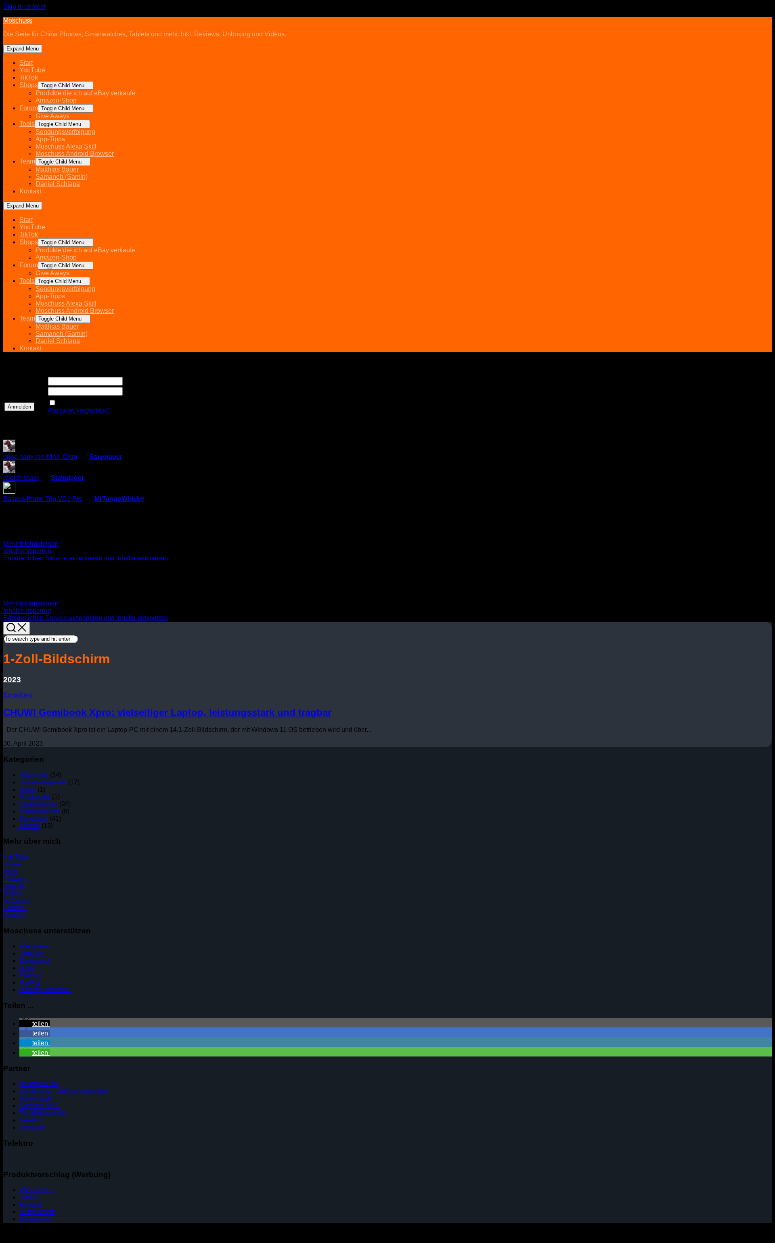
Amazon (15, 878)
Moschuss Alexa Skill (66, 146)
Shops (28, 85)
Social (28, 1197)
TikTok (28, 77)
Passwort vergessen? (79, 410)
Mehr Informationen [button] (31, 543)
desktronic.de (38, 1083)
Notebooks (34, 796)
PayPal (13, 885)
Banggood (34, 960)
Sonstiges (17, 695)
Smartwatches (39, 811)
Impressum (35, 1219)
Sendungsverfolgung (65, 131)
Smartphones (38, 804)
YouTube (32, 70)
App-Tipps (50, 139)
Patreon (14, 907)
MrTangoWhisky (119, 498)
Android (14, 915)
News (27, 789)
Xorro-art (31, 1127)
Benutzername (25, 381)
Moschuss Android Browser (75, 153)
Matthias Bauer (57, 169)
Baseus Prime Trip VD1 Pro (42, 498)
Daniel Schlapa (58, 183)
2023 (12, 679)
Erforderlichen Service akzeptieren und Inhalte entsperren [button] (85, 558)
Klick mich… (37, 1189)
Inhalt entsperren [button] (27, 550)
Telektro (30, 1120)
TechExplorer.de (42, 1112)
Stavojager (105, 456)
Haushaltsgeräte (43, 782)
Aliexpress (34, 946)
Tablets (29, 825)
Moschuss (17, 20)
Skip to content (24, 6)
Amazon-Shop (56, 100)
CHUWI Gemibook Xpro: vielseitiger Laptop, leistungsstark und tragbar (167, 712)
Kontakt (30, 191)
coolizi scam (21, 477)
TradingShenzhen (45, 989)
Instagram (17, 900)
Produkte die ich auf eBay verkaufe (85, 93)
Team (27, 161)
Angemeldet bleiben (86, 403)
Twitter (12, 864)
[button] (34, 1023)
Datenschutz (37, 1211)
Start (26, 62)
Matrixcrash (35, 1098)
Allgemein (33, 774)
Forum (28, 108)
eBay (10, 871)
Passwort (17, 391)
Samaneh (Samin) (62, 176)
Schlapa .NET (39, 1105)
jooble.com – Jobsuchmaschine (64, 1091)
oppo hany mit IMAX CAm (40, 456)
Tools (27, 123)
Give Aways (52, 116)
